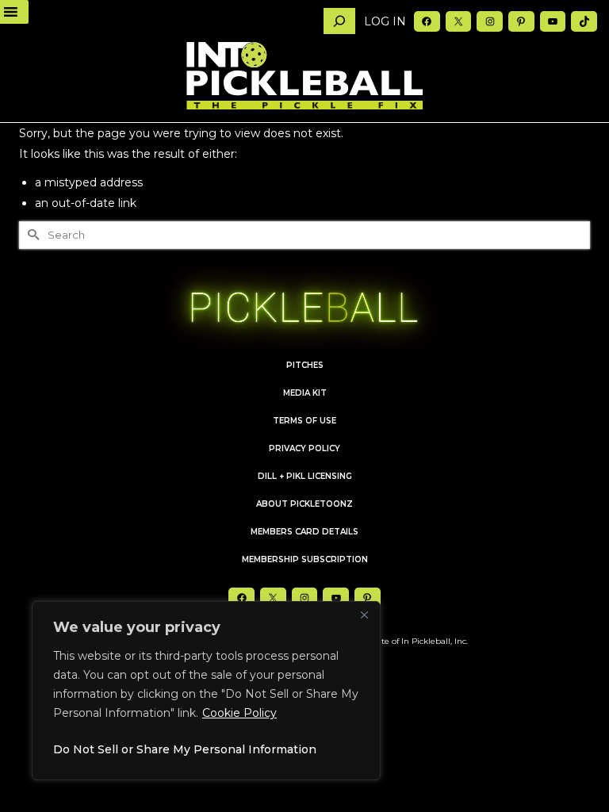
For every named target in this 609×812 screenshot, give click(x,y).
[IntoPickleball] (304, 76)
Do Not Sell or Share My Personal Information (184, 749)
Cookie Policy (239, 713)
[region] (206, 690)
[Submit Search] (31, 235)
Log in (385, 21)
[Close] (363, 614)
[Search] (339, 21)
